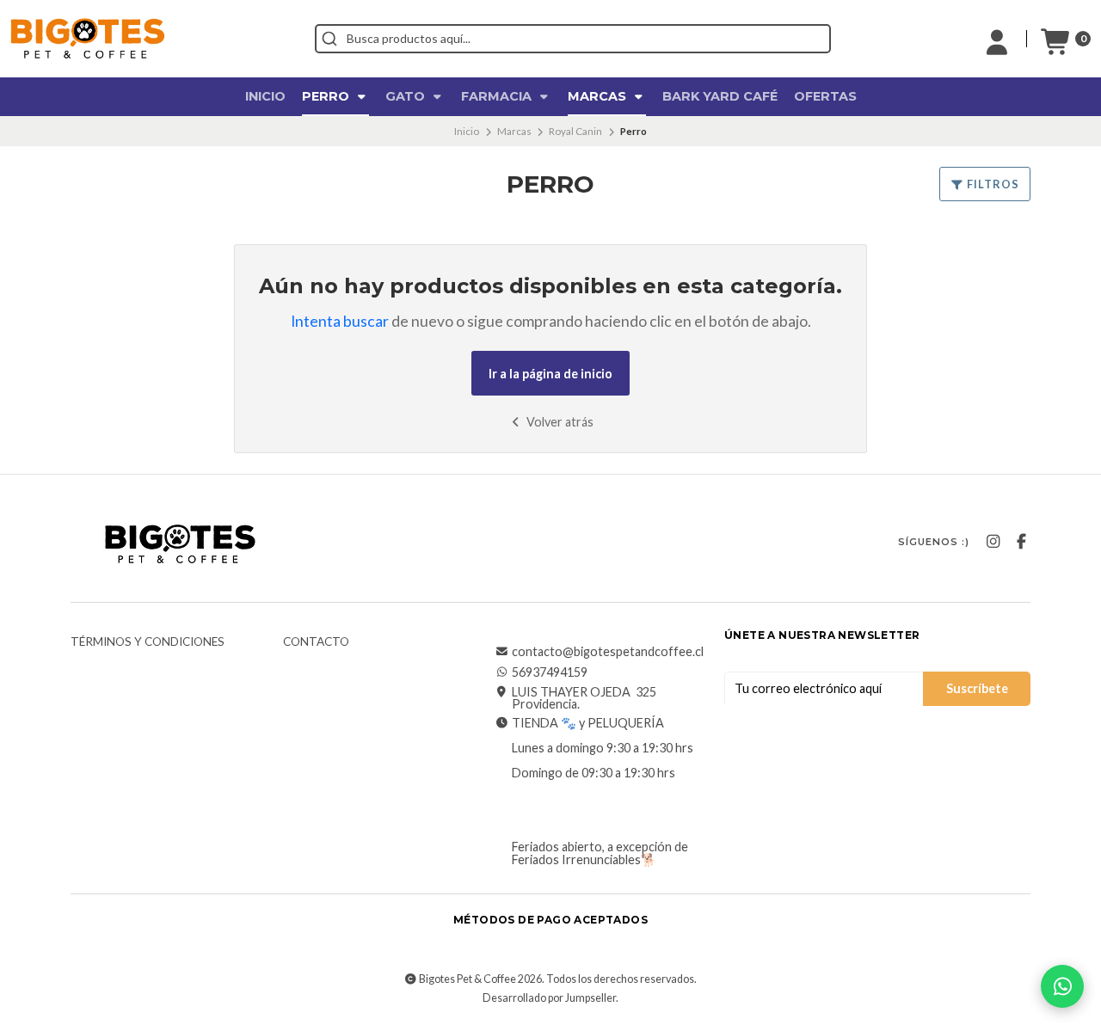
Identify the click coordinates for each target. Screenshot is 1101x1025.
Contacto (316, 642)
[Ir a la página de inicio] (87, 38)
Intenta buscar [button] (340, 321)
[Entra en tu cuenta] (996, 38)
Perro (327, 96)
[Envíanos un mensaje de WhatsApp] (1062, 986)
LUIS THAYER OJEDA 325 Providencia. (584, 698)
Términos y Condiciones (148, 642)
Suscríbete (977, 688)
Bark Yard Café (720, 96)
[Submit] (329, 38)
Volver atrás (559, 421)
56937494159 (549, 672)
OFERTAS (825, 96)
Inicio (265, 96)
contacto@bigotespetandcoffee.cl (608, 652)
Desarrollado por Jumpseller (549, 997)
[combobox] (573, 38)
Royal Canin (575, 131)
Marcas (599, 96)
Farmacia (498, 96)
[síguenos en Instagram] (992, 541)
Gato (406, 96)
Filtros (991, 184)
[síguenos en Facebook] (1021, 541)
